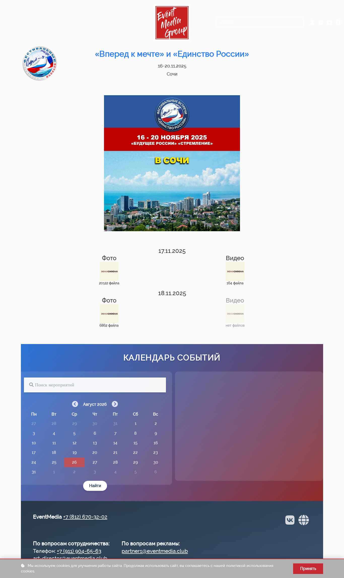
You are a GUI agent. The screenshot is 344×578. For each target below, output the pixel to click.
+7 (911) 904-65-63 (79, 551)
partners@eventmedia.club (155, 551)
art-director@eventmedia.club (70, 558)
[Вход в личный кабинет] (312, 22)
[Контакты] (338, 22)
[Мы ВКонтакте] (321, 22)
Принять (308, 568)
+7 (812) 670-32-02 (85, 517)
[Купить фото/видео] (329, 22)
